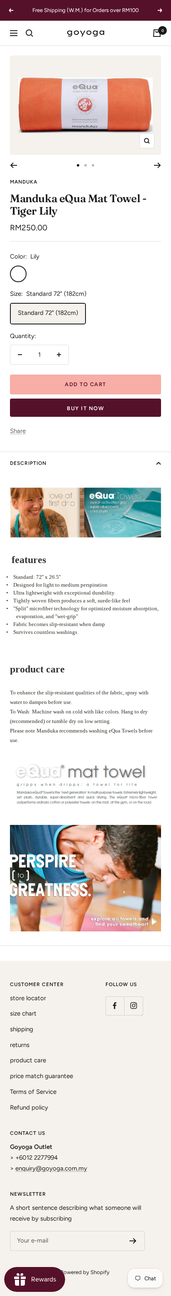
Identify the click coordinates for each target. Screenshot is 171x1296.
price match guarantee (41, 1076)
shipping (21, 1029)
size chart (23, 1013)
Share (18, 431)
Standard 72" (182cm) (48, 313)
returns (19, 1045)
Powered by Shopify (85, 1272)
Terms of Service (33, 1091)
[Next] (157, 165)
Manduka (23, 182)
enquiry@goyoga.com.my (51, 1168)
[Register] (133, 1241)
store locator (28, 998)
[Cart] (157, 33)
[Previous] (13, 165)
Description (28, 463)
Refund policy (29, 1107)
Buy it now (85, 408)
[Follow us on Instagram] (133, 1005)
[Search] (29, 33)
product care (28, 1060)
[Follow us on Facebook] (114, 1005)
